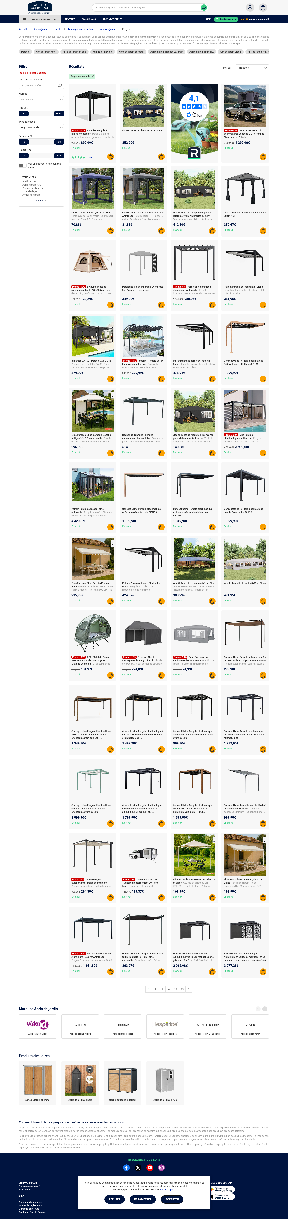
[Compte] (250, 7)
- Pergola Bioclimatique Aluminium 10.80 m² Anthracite (92, 960)
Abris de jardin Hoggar (123, 1034)
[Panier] (263, 7)
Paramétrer (143, 1199)
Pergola (25, 51)
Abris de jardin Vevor (250, 1034)
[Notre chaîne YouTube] (149, 1167)
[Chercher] (204, 7)
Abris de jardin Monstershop (208, 1034)
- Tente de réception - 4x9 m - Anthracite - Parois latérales (193, 219)
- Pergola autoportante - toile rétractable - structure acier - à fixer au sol (245, 663)
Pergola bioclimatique (33, 188)
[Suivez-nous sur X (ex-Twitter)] (138, 1167)
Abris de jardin (108, 29)
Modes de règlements (30, 1205)
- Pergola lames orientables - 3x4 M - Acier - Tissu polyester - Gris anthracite (142, 367)
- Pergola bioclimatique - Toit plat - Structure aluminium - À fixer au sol (242, 441)
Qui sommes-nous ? (29, 1186)
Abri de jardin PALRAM (260, 51)
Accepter (172, 1199)
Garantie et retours (29, 1208)
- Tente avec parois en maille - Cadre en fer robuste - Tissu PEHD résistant (92, 216)
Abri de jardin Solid (103, 51)
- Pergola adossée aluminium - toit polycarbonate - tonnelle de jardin (245, 812)
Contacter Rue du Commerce (34, 1212)
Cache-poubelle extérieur (122, 1100)
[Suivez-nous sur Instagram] (161, 1167)
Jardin (57, 29)
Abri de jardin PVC (31, 184)
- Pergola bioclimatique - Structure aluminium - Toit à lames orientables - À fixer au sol (194, 293)
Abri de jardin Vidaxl (231, 51)
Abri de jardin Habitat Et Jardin (166, 51)
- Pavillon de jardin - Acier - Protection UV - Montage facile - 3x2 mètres (242, 886)
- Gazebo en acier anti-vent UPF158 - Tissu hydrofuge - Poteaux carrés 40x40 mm (191, 886)
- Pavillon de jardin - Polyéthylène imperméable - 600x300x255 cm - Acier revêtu (193, 663)
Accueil (23, 29)
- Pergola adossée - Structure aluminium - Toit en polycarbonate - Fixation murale (92, 515)
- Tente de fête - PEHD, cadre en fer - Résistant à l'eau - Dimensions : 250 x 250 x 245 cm (142, 219)
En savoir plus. (167, 1189)
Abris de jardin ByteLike (80, 1034)
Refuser (114, 1199)
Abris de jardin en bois (74, 51)
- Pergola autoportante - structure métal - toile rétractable (244, 290)
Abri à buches (29, 181)
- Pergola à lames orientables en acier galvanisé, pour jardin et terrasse (93, 137)
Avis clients (25, 1189)
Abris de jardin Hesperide (165, 1034)
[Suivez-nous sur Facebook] (126, 1167)
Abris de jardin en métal (131, 51)
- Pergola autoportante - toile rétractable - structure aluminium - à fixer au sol (92, 886)
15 (182, 989)
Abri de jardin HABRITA (202, 51)
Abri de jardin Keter (46, 51)
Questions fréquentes (30, 1202)
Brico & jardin (41, 29)
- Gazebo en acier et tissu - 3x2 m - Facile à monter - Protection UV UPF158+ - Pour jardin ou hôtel (93, 589)
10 (175, 989)
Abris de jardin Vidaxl (38, 1034)
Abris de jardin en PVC (165, 1100)
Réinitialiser (34, 73)
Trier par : (227, 67)
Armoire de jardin (31, 194)
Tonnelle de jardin (31, 191)
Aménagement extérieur (81, 29)
